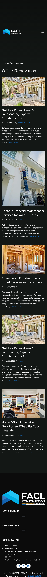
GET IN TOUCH (10, 540)
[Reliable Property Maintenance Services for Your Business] (23, 178)
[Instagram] (23, 566)
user (21, 220)
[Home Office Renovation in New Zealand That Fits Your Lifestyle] (23, 403)
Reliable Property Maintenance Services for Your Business (23, 213)
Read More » (14, 142)
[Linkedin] (28, 566)
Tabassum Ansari (24, 123)
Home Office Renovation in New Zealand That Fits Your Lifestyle (20, 426)
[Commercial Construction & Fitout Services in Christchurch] (23, 259)
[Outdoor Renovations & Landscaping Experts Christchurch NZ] (23, 91)
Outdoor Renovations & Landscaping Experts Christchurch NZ (18, 114)
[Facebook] (18, 566)
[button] (43, 31)
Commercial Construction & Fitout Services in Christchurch (23, 280)
